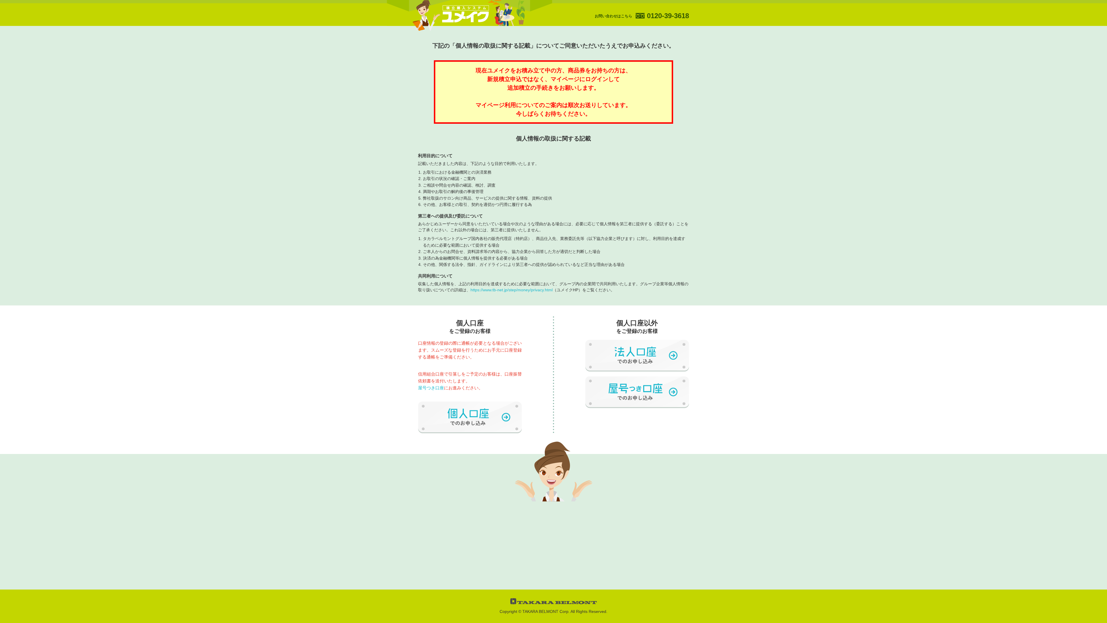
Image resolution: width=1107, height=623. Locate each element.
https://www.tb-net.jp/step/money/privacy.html (511, 290)
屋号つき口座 (431, 387)
